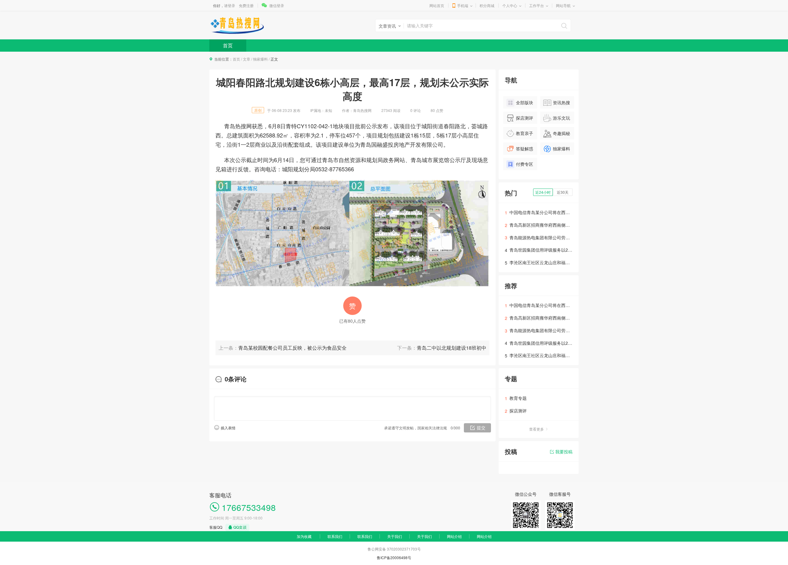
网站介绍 (454, 536)
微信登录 (276, 5)
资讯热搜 (561, 102)
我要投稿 (564, 451)
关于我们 (394, 536)
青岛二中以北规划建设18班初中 (451, 347)
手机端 (462, 5)
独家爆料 (260, 59)
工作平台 (536, 5)
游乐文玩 (561, 118)
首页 (228, 45)
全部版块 (524, 102)
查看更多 (536, 429)
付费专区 (524, 164)
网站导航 (563, 5)
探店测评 (524, 118)
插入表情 (228, 427)
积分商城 (487, 5)
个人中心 (509, 5)
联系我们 (335, 536)
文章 (246, 59)
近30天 (563, 192)
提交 (481, 427)
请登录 (229, 5)
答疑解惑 (524, 148)
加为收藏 (304, 536)
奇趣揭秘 (561, 133)
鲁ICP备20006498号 (394, 557)
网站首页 (436, 5)
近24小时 (543, 192)
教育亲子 (524, 133)
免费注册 (246, 5)
